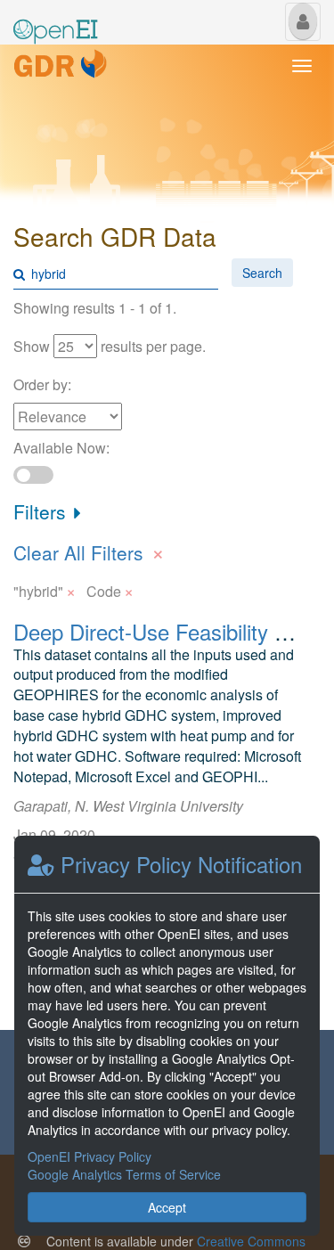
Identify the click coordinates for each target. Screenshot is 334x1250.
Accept (167, 1207)
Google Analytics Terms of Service (124, 1174)
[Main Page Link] (55, 20)
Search (262, 273)
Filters (42, 511)
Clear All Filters (89, 551)
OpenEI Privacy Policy (89, 1156)
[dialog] (167, 1035)
